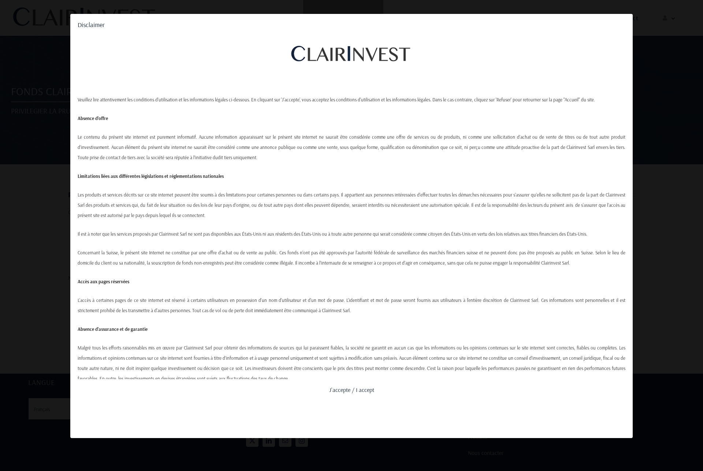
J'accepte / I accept (351, 389)
